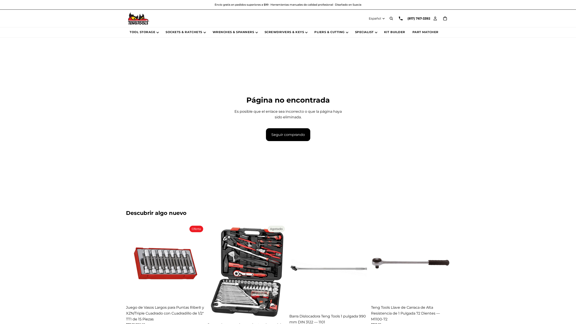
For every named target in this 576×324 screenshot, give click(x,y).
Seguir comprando (288, 135)
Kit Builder (394, 32)
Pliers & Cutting (329, 32)
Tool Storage (142, 32)
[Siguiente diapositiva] (198, 263)
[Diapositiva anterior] (133, 263)
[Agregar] (198, 296)
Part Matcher (425, 32)
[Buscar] (391, 18)
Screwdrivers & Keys (284, 32)
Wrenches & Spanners (233, 32)
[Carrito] (445, 18)
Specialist (364, 32)
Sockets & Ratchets (184, 32)
